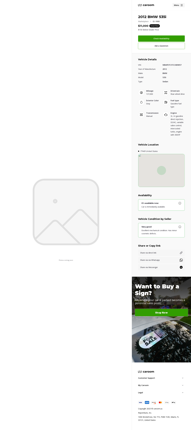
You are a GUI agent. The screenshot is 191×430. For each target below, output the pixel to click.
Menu (176, 5)
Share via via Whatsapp (150, 260)
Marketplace (143, 21)
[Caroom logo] (146, 5)
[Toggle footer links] (183, 378)
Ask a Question (161, 46)
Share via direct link (148, 253)
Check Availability (161, 38)
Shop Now (161, 312)
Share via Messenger (149, 267)
